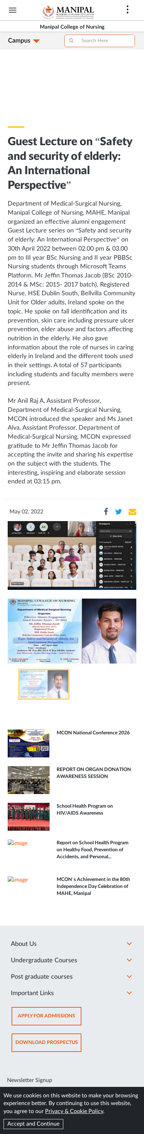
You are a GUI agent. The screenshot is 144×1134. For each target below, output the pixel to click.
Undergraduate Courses (44, 960)
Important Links (32, 993)
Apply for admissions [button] (49, 1019)
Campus (19, 41)
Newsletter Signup (29, 1080)
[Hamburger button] (12, 10)
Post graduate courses (42, 977)
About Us (24, 944)
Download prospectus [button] (48, 1046)
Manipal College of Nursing (72, 27)
